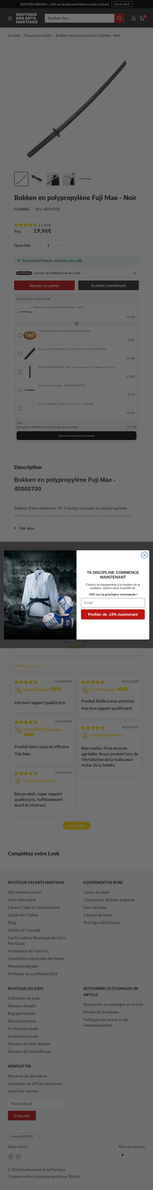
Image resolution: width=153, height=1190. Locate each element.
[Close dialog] (144, 555)
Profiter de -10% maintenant (113, 615)
